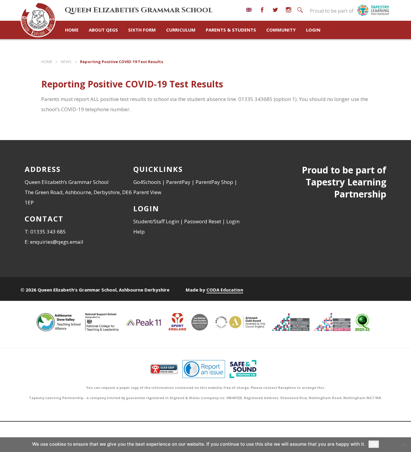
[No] (403, 445)
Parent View (147, 192)
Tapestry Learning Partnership (346, 188)
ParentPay (178, 182)
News (66, 61)
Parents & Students (231, 30)
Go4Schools (147, 182)
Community (281, 30)
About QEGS (103, 30)
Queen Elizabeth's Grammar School (138, 10)
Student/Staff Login (156, 221)
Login (313, 30)
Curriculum (181, 30)
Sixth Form (142, 30)
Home (72, 30)
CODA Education (224, 290)
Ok (374, 444)
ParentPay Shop (214, 182)
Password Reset (202, 221)
